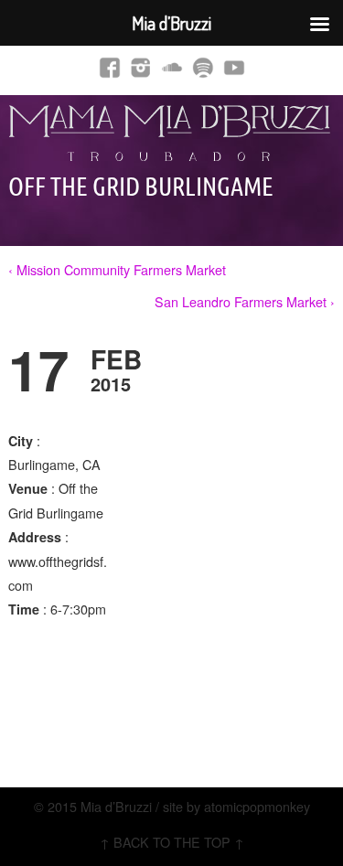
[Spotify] (203, 67)
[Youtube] (234, 67)
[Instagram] (141, 67)
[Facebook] (110, 67)
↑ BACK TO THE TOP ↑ (172, 841)
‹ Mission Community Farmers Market (117, 269)
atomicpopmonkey (257, 806)
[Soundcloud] (172, 67)
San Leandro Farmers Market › (245, 301)
